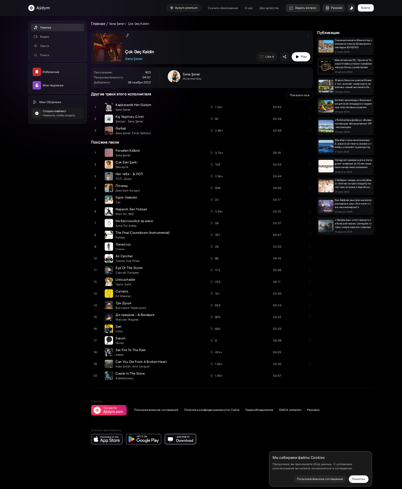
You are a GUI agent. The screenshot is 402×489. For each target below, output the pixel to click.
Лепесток (123, 244)
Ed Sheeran (123, 296)
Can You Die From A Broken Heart (141, 362)
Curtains (122, 291)
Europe (120, 237)
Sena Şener (116, 23)
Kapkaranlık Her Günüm (133, 105)
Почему (122, 186)
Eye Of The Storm (129, 268)
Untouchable (125, 280)
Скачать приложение (223, 8)
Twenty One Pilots (128, 261)
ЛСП (119, 178)
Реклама (313, 409)
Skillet (120, 343)
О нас (249, 8)
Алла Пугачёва (126, 225)
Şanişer (121, 121)
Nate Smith (123, 366)
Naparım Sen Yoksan (131, 209)
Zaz (118, 202)
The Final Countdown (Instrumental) (143, 233)
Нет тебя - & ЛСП (129, 174)
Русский (336, 7)
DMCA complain (290, 409)
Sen (118, 327)
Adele (120, 354)
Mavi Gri (121, 214)
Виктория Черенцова (131, 307)
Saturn (121, 338)
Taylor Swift (123, 284)
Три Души (123, 303)
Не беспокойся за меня (134, 221)
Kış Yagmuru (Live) (130, 117)
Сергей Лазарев (127, 272)
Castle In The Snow (130, 373)
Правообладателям (259, 409)
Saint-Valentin (126, 197)
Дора (127, 178)
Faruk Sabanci (141, 133)
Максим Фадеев (127, 319)
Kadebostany (125, 378)
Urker (119, 331)
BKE (131, 214)
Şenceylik (122, 167)
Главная (98, 23)
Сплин (120, 249)
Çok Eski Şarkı (127, 162)
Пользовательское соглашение (156, 409)
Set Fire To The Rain (131, 350)
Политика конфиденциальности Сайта (212, 409)
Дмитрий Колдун (128, 190)
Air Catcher (124, 256)
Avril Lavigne (140, 366)
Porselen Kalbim (128, 151)
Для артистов (269, 8)
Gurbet (121, 128)
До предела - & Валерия (135, 315)
